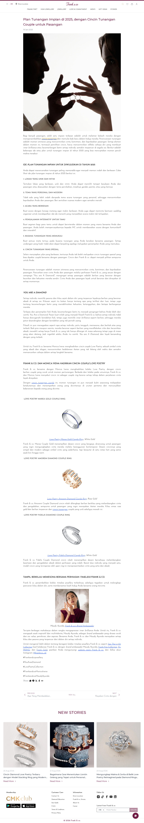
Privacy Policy (56, 813)
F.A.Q (53, 806)
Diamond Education (58, 799)
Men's (92, 9)
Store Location (78, 796)
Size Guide (55, 803)
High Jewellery (47, 9)
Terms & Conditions (58, 809)
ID (7, 4)
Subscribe (134, 810)
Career (75, 806)
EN (12, 4)
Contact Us (55, 796)
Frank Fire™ (32, 9)
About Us (76, 803)
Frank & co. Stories (79, 799)
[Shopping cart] (132, 4)
